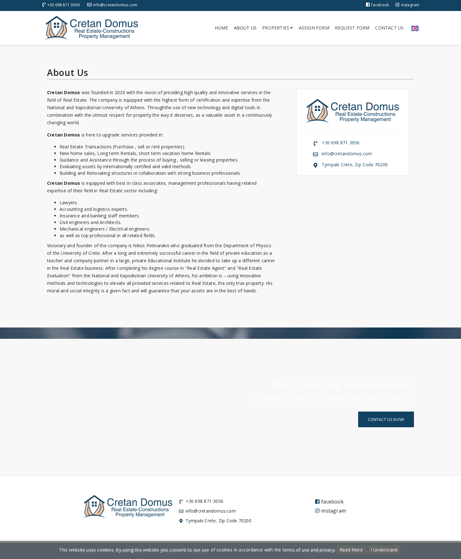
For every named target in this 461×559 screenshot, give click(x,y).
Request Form (352, 28)
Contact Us (389, 28)
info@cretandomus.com (115, 5)
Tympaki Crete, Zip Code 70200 (355, 165)
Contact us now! (386, 419)
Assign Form (314, 28)
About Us (245, 28)
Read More (351, 550)
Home (221, 28)
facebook (380, 5)
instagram (410, 5)
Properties (275, 28)
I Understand (384, 550)
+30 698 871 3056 (63, 5)
